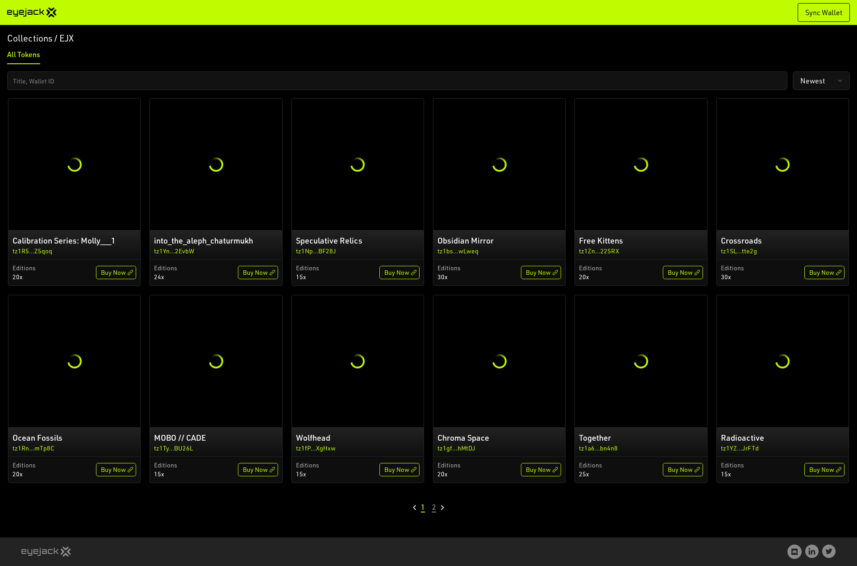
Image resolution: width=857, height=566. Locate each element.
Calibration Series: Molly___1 (64, 240)
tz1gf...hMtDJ (456, 448)
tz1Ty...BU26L (173, 448)
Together (595, 437)
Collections (29, 38)
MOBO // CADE (180, 437)
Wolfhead (313, 437)
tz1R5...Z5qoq (32, 251)
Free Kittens (601, 240)
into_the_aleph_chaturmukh (203, 240)
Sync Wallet (823, 12)
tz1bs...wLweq (457, 251)
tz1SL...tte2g (739, 251)
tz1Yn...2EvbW (174, 251)
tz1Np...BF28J (316, 251)
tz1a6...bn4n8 (598, 448)
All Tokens (23, 54)
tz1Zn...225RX (599, 251)
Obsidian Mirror (465, 240)
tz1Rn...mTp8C (33, 448)
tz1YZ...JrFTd (740, 448)
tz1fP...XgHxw (316, 448)
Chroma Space (463, 437)
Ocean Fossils (37, 437)
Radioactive (742, 437)
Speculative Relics (329, 240)
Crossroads (741, 240)
